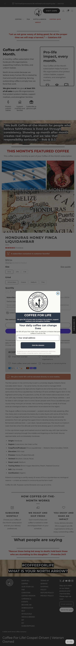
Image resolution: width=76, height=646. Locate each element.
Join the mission (38, 345)
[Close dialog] (57, 293)
